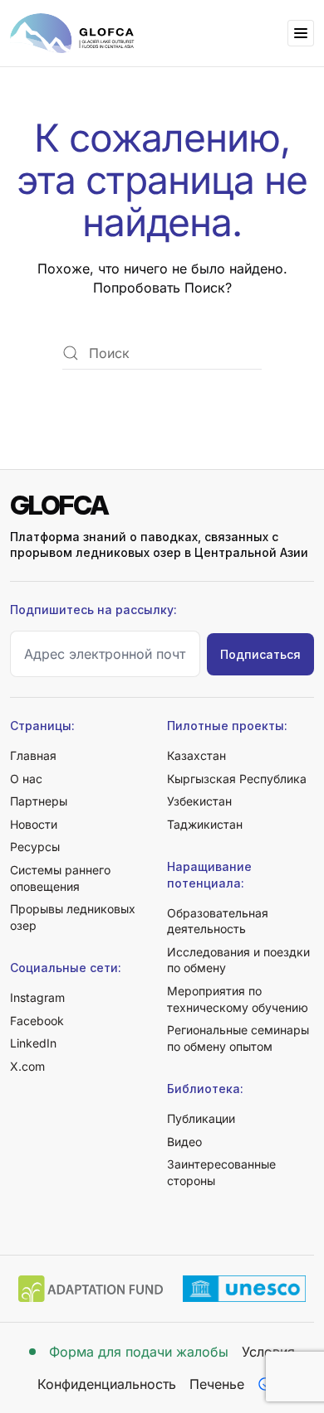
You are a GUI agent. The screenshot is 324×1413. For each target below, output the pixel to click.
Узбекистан (199, 801)
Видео (184, 1142)
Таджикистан (205, 824)
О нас (26, 779)
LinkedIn (33, 1043)
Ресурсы (35, 847)
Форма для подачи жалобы (138, 1351)
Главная (33, 755)
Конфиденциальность (106, 1384)
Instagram (37, 997)
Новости (33, 824)
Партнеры (38, 801)
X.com (27, 1066)
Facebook (37, 1021)
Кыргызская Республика (237, 779)
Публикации (201, 1118)
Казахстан (196, 755)
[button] (300, 33)
